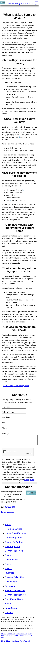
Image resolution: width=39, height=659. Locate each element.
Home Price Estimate (15, 533)
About (8, 603)
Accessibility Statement (11, 635)
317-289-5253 (10, 507)
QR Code (3, 633)
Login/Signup (11, 608)
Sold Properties (12, 546)
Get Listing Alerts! (14, 537)
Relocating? (11, 581)
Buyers (8, 564)
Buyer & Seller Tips (14, 577)
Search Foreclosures (15, 595)
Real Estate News (14, 599)
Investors (9, 573)
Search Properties (14, 551)
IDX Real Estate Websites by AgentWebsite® (15, 641)
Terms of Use (11, 633)
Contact (9, 612)
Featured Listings (13, 529)
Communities (11, 559)
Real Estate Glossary (15, 590)
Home (8, 524)
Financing (10, 586)
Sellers (8, 568)
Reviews (9, 555)
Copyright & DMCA (21, 633)
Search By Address (14, 542)
